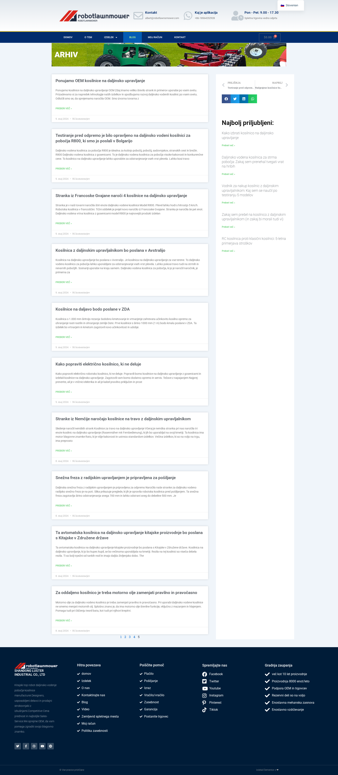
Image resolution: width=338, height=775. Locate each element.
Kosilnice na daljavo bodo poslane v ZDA (93, 309)
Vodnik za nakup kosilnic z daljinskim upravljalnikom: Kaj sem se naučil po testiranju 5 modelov (250, 190)
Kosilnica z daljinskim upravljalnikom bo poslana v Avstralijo (110, 250)
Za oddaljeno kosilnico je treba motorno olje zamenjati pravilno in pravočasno (126, 592)
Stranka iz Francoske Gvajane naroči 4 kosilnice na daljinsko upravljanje (121, 195)
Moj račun (155, 37)
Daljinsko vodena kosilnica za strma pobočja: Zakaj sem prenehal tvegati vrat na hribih (253, 161)
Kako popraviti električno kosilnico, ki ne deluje (98, 364)
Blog (132, 37)
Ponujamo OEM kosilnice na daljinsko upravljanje (100, 80)
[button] (226, 98)
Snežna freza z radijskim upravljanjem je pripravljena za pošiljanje (116, 477)
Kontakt (180, 37)
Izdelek (109, 37)
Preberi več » (64, 108)
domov (68, 37)
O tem (88, 37)
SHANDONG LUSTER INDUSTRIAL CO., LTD (29, 672)
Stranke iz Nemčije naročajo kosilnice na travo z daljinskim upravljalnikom (123, 419)
